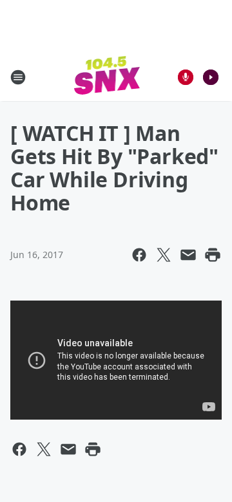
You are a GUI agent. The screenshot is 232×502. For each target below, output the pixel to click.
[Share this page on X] (164, 255)
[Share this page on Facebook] (139, 255)
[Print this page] (213, 255)
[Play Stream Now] (210, 77)
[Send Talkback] (185, 77)
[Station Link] (107, 77)
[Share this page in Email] (188, 255)
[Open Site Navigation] (18, 77)
